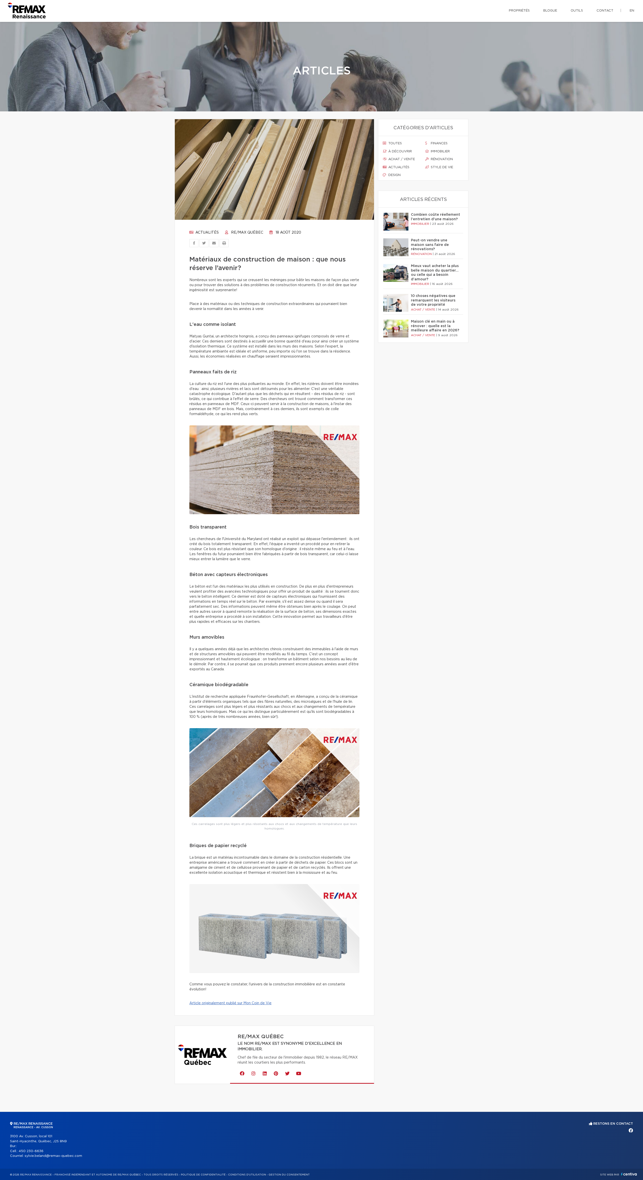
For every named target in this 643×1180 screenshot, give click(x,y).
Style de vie (441, 167)
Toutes (394, 143)
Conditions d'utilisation (247, 1174)
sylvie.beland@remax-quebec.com (53, 1156)
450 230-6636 (31, 1151)
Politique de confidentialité (203, 1174)
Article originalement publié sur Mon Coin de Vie (230, 1003)
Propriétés (519, 10)
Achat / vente (401, 159)
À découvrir (399, 151)
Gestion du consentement (289, 1174)
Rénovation (441, 159)
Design (394, 175)
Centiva (629, 1174)
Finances (439, 143)
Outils (577, 10)
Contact (605, 10)
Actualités (206, 232)
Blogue (550, 10)
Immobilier (440, 151)
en (632, 10)
